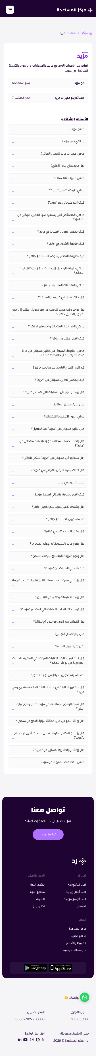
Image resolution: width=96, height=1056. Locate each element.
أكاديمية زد (38, 906)
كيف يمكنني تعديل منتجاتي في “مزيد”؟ (59, 380)
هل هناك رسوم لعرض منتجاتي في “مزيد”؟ (57, 470)
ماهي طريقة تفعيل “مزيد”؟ (66, 190)
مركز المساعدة (78, 33)
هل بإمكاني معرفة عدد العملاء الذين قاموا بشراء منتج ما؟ (48, 580)
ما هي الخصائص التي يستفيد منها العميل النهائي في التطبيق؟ (50, 217)
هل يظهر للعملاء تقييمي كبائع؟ (64, 531)
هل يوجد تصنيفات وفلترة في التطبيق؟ (59, 597)
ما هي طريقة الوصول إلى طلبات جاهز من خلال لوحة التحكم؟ (51, 271)
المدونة (40, 899)
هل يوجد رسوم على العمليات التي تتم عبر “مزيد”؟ (53, 392)
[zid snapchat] (37, 1039)
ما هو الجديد (78, 936)
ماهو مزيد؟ (77, 129)
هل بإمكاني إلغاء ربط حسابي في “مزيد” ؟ (58, 750)
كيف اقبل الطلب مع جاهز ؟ (67, 338)
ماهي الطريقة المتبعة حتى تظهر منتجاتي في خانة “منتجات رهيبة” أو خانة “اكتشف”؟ (53, 353)
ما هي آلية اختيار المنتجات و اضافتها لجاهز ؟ (56, 326)
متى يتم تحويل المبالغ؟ (69, 646)
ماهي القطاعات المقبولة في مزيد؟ (62, 762)
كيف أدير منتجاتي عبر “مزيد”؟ (66, 202)
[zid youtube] (24, 1039)
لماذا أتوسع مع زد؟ (75, 899)
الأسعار (81, 906)
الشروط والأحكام (76, 943)
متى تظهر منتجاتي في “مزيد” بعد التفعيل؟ (57, 429)
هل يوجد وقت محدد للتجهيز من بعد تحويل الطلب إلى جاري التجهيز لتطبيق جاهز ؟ (48, 312)
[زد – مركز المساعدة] (75, 8)
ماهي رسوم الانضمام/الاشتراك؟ (64, 416)
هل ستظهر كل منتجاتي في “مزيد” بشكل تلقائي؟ (53, 458)
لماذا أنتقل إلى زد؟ (76, 891)
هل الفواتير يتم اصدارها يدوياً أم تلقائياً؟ (58, 621)
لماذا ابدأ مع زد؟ (77, 884)
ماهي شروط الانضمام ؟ (69, 178)
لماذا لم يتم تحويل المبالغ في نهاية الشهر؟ (57, 675)
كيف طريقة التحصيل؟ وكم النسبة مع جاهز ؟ (55, 256)
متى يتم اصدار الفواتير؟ (69, 634)
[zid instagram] (30, 1039)
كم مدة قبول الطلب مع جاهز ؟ (65, 519)
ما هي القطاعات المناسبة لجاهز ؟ (63, 285)
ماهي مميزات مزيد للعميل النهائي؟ (62, 153)
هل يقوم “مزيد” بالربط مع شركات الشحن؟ (57, 556)
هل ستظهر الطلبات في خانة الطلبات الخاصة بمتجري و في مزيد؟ (48, 690)
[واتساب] (84, 998)
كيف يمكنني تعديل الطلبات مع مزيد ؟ (60, 231)
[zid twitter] (42, 1039)
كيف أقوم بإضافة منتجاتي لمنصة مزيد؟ (59, 494)
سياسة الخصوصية (74, 950)
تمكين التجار (37, 884)
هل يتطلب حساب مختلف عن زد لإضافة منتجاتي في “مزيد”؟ (51, 443)
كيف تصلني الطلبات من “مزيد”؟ (64, 568)
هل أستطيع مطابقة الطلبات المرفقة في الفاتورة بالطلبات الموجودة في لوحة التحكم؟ (48, 661)
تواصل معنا (48, 834)
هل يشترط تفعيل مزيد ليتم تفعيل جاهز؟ (58, 507)
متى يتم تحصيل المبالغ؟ (69, 404)
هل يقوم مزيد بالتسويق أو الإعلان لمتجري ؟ (57, 543)
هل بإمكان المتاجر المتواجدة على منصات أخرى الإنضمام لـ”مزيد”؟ (49, 735)
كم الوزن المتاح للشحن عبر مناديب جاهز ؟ (58, 367)
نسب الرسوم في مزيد (71, 482)
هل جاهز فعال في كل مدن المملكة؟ (61, 297)
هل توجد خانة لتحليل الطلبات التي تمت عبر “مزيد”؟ (52, 609)
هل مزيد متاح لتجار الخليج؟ (67, 166)
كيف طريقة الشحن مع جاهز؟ (65, 244)
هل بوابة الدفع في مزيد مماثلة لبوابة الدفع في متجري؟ (50, 721)
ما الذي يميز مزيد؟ (73, 141)
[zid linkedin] (18, 1039)
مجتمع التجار (37, 891)
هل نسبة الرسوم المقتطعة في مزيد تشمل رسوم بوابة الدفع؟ (50, 706)
